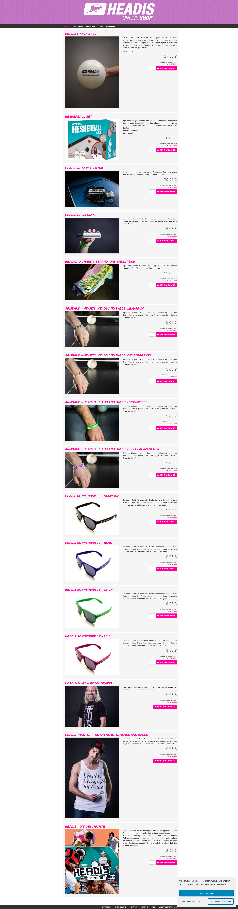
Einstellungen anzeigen (221, 901)
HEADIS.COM (110, 26)
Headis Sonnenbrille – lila (88, 636)
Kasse (100, 26)
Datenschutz (120, 907)
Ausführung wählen (165, 707)
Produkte (67, 26)
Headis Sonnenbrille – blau (88, 542)
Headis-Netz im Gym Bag (84, 168)
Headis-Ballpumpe (80, 214)
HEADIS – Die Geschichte (85, 826)
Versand (173, 64)
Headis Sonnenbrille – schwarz (92, 496)
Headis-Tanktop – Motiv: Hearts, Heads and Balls (106, 734)
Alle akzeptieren (206, 893)
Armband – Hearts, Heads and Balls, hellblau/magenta (112, 449)
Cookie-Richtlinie (207, 884)
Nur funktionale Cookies (192, 901)
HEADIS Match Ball (80, 33)
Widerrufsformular (168, 907)
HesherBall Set (78, 116)
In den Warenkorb (166, 68)
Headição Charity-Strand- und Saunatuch (100, 261)
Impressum (222, 884)
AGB (153, 907)
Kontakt (133, 907)
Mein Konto (78, 26)
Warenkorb (90, 26)
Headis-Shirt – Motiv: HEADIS (88, 683)
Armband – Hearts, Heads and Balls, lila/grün (104, 308)
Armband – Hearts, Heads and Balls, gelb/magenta (108, 355)
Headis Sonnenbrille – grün (89, 589)
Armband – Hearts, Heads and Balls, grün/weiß (106, 402)
